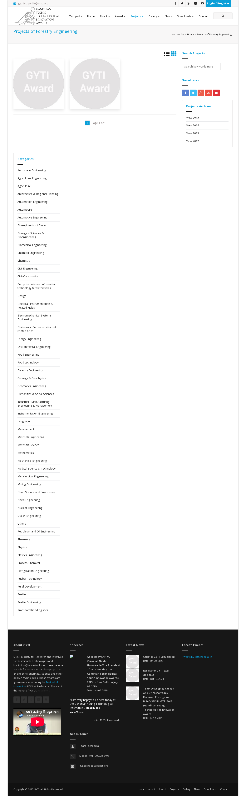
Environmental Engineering (34, 347)
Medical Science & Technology (36, 468)
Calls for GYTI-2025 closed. (159, 656)
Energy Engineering (29, 339)
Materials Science (28, 445)
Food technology (28, 362)
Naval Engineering (28, 500)
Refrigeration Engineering (33, 571)
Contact (204, 16)
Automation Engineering (32, 202)
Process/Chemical (28, 563)
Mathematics (25, 453)
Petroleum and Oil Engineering (36, 531)
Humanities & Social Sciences (35, 394)
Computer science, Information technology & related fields (36, 286)
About (103, 16)
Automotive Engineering (32, 217)
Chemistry (23, 260)
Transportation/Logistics (32, 610)
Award (119, 16)
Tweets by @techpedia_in (197, 656)
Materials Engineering (30, 437)
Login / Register (218, 3)
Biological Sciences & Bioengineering (30, 235)
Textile (21, 594)
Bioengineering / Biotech (32, 225)
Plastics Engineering (29, 555)
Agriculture (24, 186)
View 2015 (192, 117)
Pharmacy (23, 539)
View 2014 (192, 125)
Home (91, 16)
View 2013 (192, 133)
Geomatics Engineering (31, 386)
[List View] (167, 54)
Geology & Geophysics (31, 378)
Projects (135, 16)
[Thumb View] (173, 54)
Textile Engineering (29, 602)
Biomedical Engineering (32, 245)
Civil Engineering (27, 268)
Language (23, 421)
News (168, 16)
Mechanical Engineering (32, 460)
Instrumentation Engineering (35, 413)
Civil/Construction (28, 276)
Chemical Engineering (30, 253)
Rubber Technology (29, 578)
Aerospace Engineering (31, 170)
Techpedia (75, 16)
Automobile (24, 209)
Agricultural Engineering (32, 178)
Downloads (184, 16)
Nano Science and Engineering (36, 492)
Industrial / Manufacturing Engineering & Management (34, 403)
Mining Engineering (29, 484)
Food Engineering (28, 354)
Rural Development (29, 586)
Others (21, 523)
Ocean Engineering (29, 515)
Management (25, 429)
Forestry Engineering (30, 370)
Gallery (153, 16)
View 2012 (192, 141)
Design (21, 296)
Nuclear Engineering (29, 508)
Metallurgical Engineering (32, 476)
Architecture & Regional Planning (37, 194)
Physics (22, 547)
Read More (43, 690)
